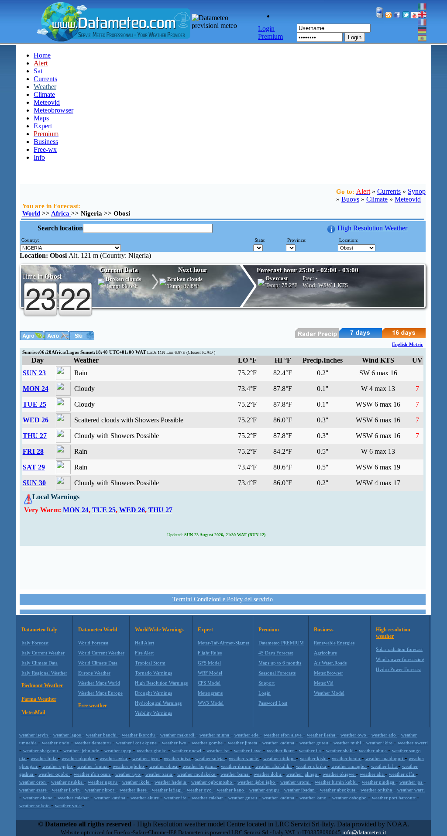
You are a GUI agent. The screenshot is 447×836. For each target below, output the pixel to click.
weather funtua (93, 766)
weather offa (402, 774)
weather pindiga (378, 782)
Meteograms (210, 693)
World (31, 213)
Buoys (350, 199)
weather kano (231, 789)
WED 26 (35, 420)
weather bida (44, 758)
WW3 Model (211, 703)
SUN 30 (34, 483)
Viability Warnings (153, 713)
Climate (44, 94)
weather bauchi (102, 734)
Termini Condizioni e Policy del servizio (222, 599)
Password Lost (272, 703)
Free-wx (45, 149)
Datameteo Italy (39, 630)
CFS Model (209, 682)
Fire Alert (144, 652)
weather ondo (56, 742)
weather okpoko (79, 758)
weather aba (372, 774)
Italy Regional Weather (44, 672)
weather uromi (295, 782)
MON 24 (35, 388)
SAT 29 (34, 467)
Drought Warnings (153, 693)
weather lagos (67, 734)
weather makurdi (178, 734)
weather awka (114, 758)
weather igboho (129, 766)
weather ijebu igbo (256, 782)
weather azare (33, 789)
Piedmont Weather (42, 685)
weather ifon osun (92, 774)
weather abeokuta (338, 789)
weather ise (218, 750)
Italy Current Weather (43, 652)
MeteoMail (33, 712)
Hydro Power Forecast (398, 669)
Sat (38, 71)
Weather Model (329, 693)
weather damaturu (93, 742)
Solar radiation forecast (399, 649)
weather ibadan (300, 789)
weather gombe (208, 742)
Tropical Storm (150, 662)
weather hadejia (171, 782)
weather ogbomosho (212, 782)
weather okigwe (339, 774)
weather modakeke (197, 774)
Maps (41, 118)
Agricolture (325, 652)
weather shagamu (41, 750)
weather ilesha (322, 734)
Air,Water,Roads (330, 662)
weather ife (176, 797)
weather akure (145, 797)
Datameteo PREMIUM (281, 642)
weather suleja (210, 758)
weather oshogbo (350, 797)
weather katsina (110, 797)
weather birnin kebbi (336, 782)
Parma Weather (38, 699)
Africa (61, 213)
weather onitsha (377, 789)
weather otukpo (279, 758)
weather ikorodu (139, 734)
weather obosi (164, 766)
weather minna (214, 734)
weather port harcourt (394, 797)
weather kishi (314, 758)
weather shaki (340, 750)
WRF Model (210, 672)
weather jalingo (302, 774)
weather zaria (159, 774)
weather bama (235, 774)
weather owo (354, 734)
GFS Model (209, 662)
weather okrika (311, 766)
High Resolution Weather (372, 228)
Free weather (92, 705)
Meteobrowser (53, 110)
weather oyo (200, 789)
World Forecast (93, 642)
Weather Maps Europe (100, 693)
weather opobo (54, 774)
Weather (45, 86)
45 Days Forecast (275, 652)
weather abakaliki (273, 766)
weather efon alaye (283, 734)
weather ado (384, 734)
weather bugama (199, 766)
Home (42, 55)
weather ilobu (268, 774)
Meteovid (47, 102)
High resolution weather (393, 633)
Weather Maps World (99, 682)
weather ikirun (236, 766)
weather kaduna (279, 742)
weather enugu (264, 789)
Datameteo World (97, 630)
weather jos (411, 782)
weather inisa (177, 758)
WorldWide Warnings (159, 630)
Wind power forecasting (400, 659)
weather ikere (134, 789)
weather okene (38, 797)
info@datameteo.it (364, 832)
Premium (268, 630)
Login (354, 37)
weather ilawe (248, 750)
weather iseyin (34, 734)
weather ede (247, 734)
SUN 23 (34, 373)
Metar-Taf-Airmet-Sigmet (223, 642)
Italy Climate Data (39, 662)
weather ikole (136, 782)
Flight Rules (210, 652)
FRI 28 (33, 451)
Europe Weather (94, 672)
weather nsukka (67, 782)
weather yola (68, 805)
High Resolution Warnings (161, 682)
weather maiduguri (385, 758)
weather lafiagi (167, 789)
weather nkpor (100, 789)
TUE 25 (34, 404)
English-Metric (407, 344)
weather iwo (175, 742)
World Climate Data (97, 662)
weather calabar (74, 797)
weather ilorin (66, 789)
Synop (417, 191)
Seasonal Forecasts (277, 672)
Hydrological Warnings (158, 703)
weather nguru (103, 782)
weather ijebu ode (81, 750)
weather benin (346, 758)
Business (46, 141)
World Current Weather (101, 652)
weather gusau (314, 742)
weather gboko (152, 750)
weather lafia (384, 766)
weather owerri (413, 742)
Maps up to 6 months (279, 662)
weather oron (33, 782)
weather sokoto (35, 805)
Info (39, 157)
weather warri (411, 789)
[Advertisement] (222, 567)
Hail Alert (144, 642)
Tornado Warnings (153, 672)
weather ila (310, 750)
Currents (45, 78)
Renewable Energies (334, 642)
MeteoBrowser (328, 672)
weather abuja (373, 750)
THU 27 (35, 435)
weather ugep (118, 750)
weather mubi (348, 742)
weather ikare (281, 750)
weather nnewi (187, 750)
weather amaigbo (349, 766)
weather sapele (244, 758)
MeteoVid (324, 682)
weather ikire (380, 742)
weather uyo (128, 774)
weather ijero (146, 758)
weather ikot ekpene (137, 742)
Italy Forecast (34, 642)
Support (266, 682)
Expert (43, 126)
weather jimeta (243, 742)
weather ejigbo (57, 766)
